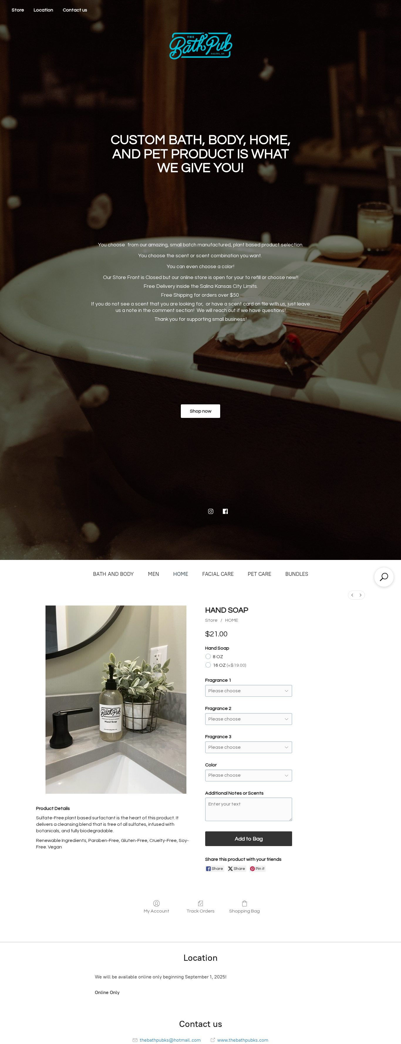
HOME (180, 574)
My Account (156, 911)
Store (18, 10)
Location (43, 10)
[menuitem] (352, 595)
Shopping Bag (244, 911)
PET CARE (259, 574)
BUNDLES (296, 574)
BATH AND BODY (113, 574)
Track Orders (200, 911)
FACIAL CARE (218, 574)
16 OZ (229, 665)
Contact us (75, 10)
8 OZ (218, 656)
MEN (153, 574)
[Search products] (384, 577)
